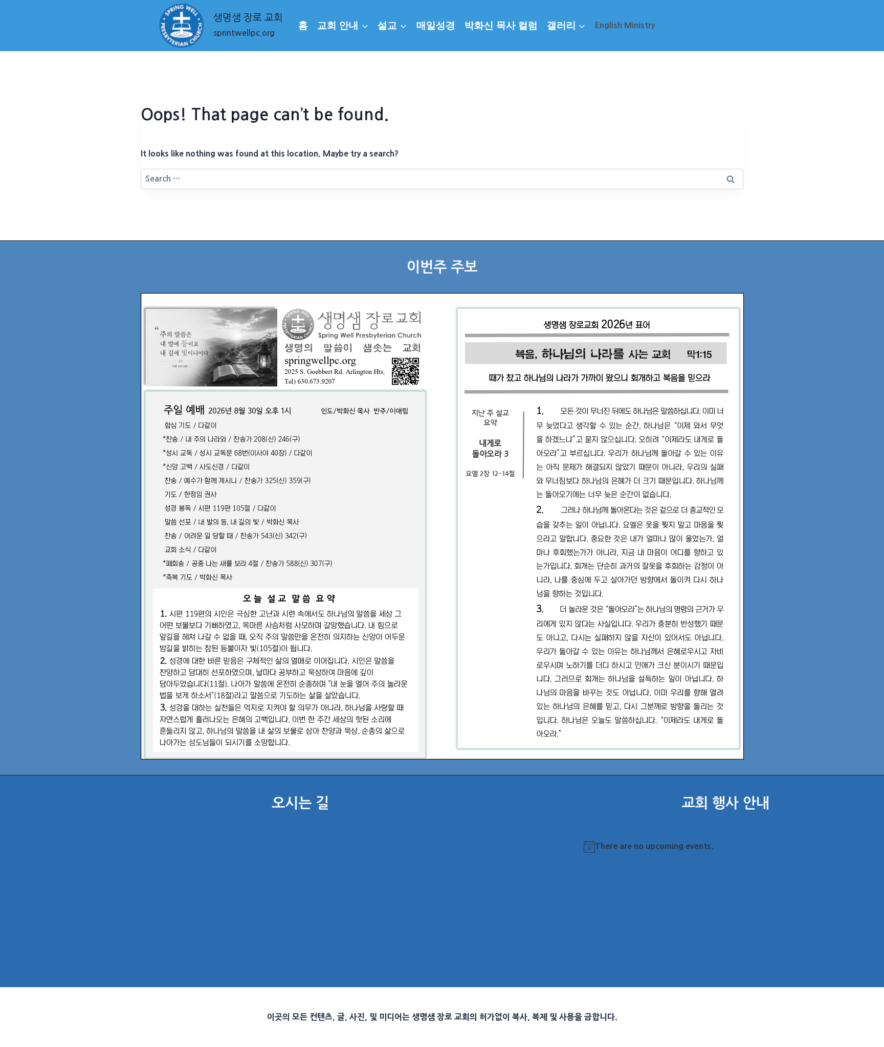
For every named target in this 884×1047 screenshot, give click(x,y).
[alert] (725, 846)
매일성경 (435, 25)
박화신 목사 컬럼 (501, 25)
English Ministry (625, 25)
